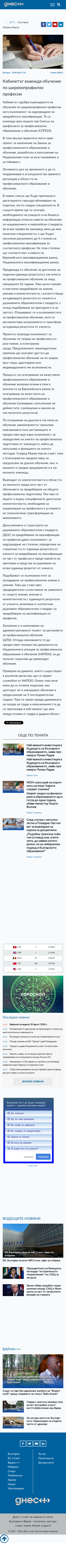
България (13, 1454)
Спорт (12, 1471)
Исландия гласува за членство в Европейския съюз (35, 1037)
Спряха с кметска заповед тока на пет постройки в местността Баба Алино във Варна (45, 1405)
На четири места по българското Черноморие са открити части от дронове (44, 1421)
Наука (11, 1484)
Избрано (13, 1467)
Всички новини (33, 1081)
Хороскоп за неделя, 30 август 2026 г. (28, 1024)
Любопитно (15, 1475)
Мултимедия (16, 1488)
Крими (12, 1480)
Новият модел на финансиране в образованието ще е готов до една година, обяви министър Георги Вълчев (45, 800)
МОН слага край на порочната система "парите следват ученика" (44, 786)
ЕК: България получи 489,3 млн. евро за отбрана (31, 1260)
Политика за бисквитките (46, 1460)
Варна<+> (14, 1462)
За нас (42, 1454)
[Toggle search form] (59, 4)
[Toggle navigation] (51, 4)
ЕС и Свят (14, 1458)
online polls (32, 1166)
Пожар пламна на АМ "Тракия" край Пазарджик (33, 1041)
